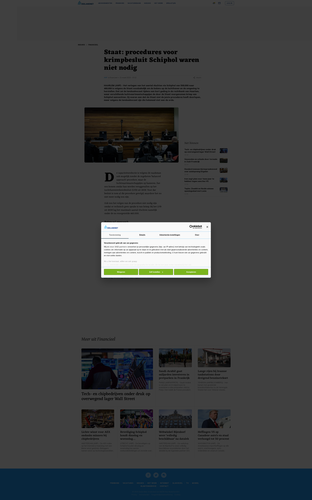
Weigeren (121, 272)
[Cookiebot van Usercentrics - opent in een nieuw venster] (191, 227)
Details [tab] (142, 235)
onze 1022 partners (118, 247)
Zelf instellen (154, 272)
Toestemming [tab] (115, 235)
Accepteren (191, 272)
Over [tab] (197, 235)
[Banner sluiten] (207, 227)
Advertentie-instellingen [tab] (169, 235)
